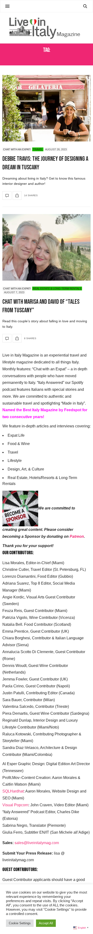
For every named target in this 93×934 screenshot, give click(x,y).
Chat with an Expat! (17, 149)
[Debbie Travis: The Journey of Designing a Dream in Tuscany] (46, 108)
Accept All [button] (46, 923)
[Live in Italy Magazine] (46, 28)
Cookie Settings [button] (20, 923)
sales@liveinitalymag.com (37, 843)
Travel (38, 149)
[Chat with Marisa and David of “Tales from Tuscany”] (46, 247)
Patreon (77, 536)
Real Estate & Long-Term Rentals (57, 288)
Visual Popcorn (15, 805)
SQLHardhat (13, 791)
